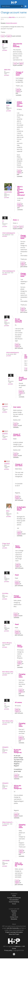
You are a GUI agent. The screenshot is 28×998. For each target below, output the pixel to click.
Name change (17, 546)
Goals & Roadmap (14, 902)
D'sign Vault (6, 543)
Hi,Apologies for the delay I (21, 508)
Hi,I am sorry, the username (18, 320)
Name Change (19, 646)
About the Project (14, 934)
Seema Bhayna (7, 643)
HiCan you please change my (17, 787)
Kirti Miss (5, 593)
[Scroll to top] (14, 955)
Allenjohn (5, 747)
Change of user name (18, 465)
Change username (17, 596)
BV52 (7, 511)
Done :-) (16, 220)
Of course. (18, 702)
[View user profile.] (5, 43)
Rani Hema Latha (7, 672)
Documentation (14, 900)
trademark (17, 946)
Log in (2, 36)
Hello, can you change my (19, 864)
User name (17, 407)
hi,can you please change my (17, 751)
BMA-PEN (12, 17)
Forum (14, 904)
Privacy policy (8, 950)
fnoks (6, 320)
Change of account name (19, 73)
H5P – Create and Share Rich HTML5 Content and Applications (14, 2)
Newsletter (14, 919)
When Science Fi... (7, 822)
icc (3, 45)
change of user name (16, 434)
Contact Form (14, 917)
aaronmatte (8, 192)
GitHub (14, 915)
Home (14, 896)
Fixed (17, 575)
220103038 (5, 860)
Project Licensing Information (14, 932)
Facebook (14, 911)
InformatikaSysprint (8, 233)
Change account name (23, 236)
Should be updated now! (23, 378)
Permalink (4, 50)
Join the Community (13, 928)
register (9, 36)
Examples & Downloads (14, 898)
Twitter (14, 913)
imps (7, 105)
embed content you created (19, 104)
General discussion (11, 23)
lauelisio (5, 406)
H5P (14, 941)
